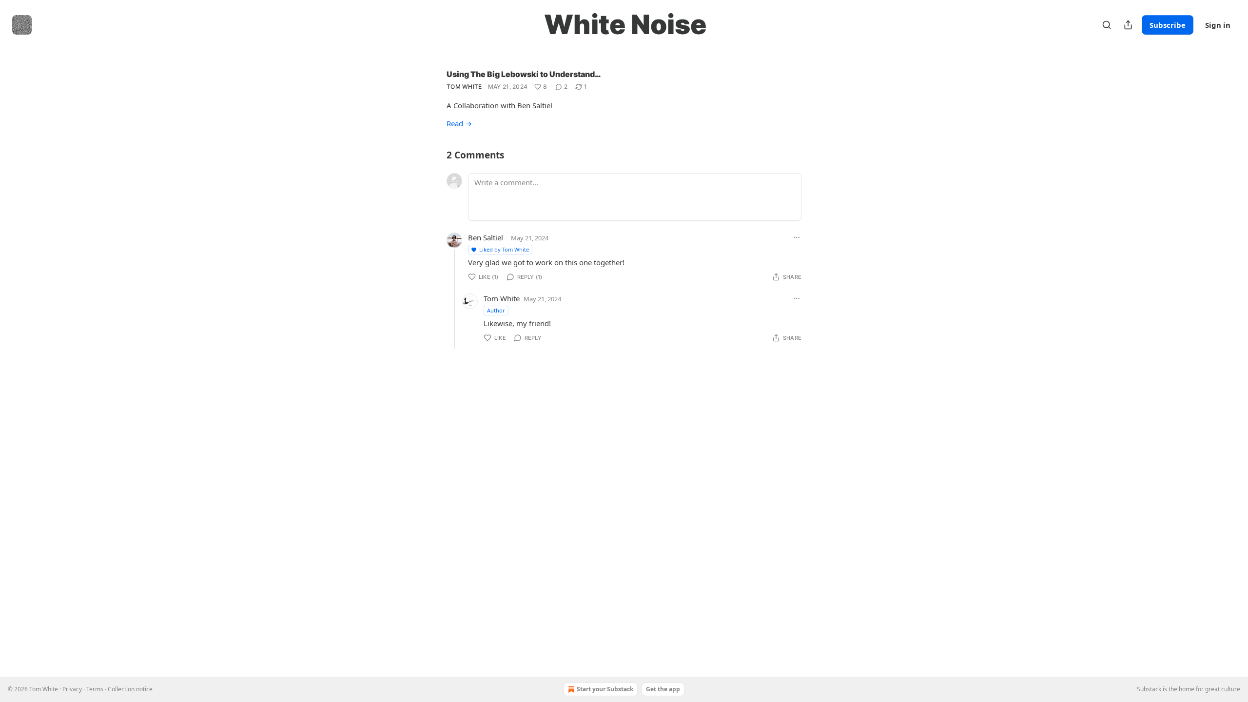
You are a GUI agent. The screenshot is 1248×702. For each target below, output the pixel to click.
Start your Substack (605, 689)
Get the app (663, 689)
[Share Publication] (1128, 25)
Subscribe (1168, 25)
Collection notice (130, 689)
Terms (94, 689)
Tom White (464, 86)
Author (496, 310)
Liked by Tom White (504, 249)
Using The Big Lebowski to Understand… (524, 74)
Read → (459, 123)
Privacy (72, 689)
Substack (1149, 689)
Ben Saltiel (485, 237)
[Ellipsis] (796, 237)
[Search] (1106, 25)
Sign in (1217, 25)
